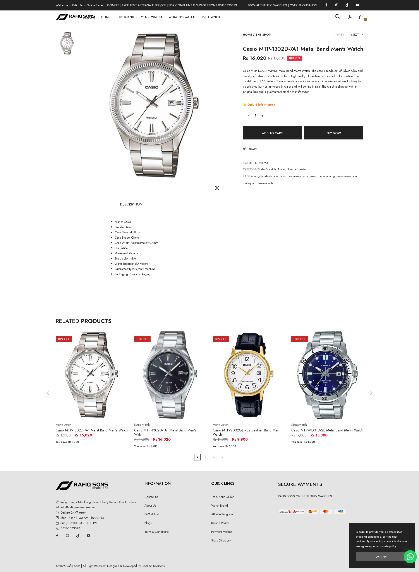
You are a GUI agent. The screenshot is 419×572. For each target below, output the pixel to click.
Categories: (252, 169)
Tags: (247, 176)
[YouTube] (357, 5)
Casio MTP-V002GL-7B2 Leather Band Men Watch (246, 432)
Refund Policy (220, 523)
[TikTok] (347, 5)
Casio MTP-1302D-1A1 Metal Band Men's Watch (165, 432)
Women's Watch (181, 17)
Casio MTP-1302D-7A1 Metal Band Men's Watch (92, 430)
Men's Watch (151, 17)
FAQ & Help (152, 514)
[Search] (337, 16)
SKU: (246, 163)
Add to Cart (272, 133)
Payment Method (221, 532)
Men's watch (268, 169)
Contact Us (151, 497)
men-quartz (250, 183)
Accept (382, 557)
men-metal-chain (347, 176)
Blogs (147, 523)
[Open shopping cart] (361, 17)
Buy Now (333, 133)
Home (105, 17)
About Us (150, 505)
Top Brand (125, 17)
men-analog (327, 176)
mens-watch (265, 183)
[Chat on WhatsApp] (410, 556)
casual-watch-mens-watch (303, 176)
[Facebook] (326, 5)
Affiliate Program (222, 514)
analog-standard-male (264, 176)
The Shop (263, 34)
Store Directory (221, 540)
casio (283, 176)
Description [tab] (131, 204)
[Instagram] (337, 5)
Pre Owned (211, 17)
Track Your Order (222, 497)
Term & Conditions (156, 532)
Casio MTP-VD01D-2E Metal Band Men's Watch (327, 430)
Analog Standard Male (292, 169)
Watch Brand (219, 505)
